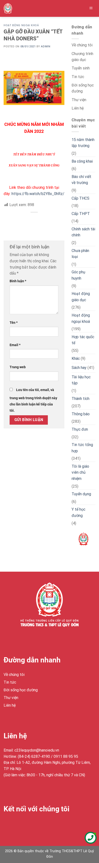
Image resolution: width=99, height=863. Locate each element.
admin (45, 46)
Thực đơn (80, 429)
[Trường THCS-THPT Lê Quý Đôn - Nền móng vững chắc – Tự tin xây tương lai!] (14, 8)
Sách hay (79, 367)
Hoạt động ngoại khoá (21, 25)
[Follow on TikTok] (25, 824)
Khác (76, 358)
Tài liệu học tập (81, 380)
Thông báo (81, 414)
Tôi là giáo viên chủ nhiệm (80, 472)
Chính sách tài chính (83, 232)
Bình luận (18, 281)
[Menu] (91, 8)
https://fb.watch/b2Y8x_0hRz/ (38, 193)
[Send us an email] (34, 824)
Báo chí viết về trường (81, 179)
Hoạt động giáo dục (81, 296)
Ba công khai (82, 161)
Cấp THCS (80, 198)
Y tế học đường (78, 512)
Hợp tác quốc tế (83, 340)
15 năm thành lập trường (83, 142)
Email (15, 345)
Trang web (18, 367)
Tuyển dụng (81, 494)
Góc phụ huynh (78, 275)
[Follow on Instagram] (17, 824)
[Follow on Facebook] (8, 824)
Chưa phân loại (80, 253)
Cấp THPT (81, 213)
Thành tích (80, 398)
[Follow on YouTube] (43, 824)
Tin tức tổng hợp (82, 447)
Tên (14, 323)
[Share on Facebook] (34, 220)
